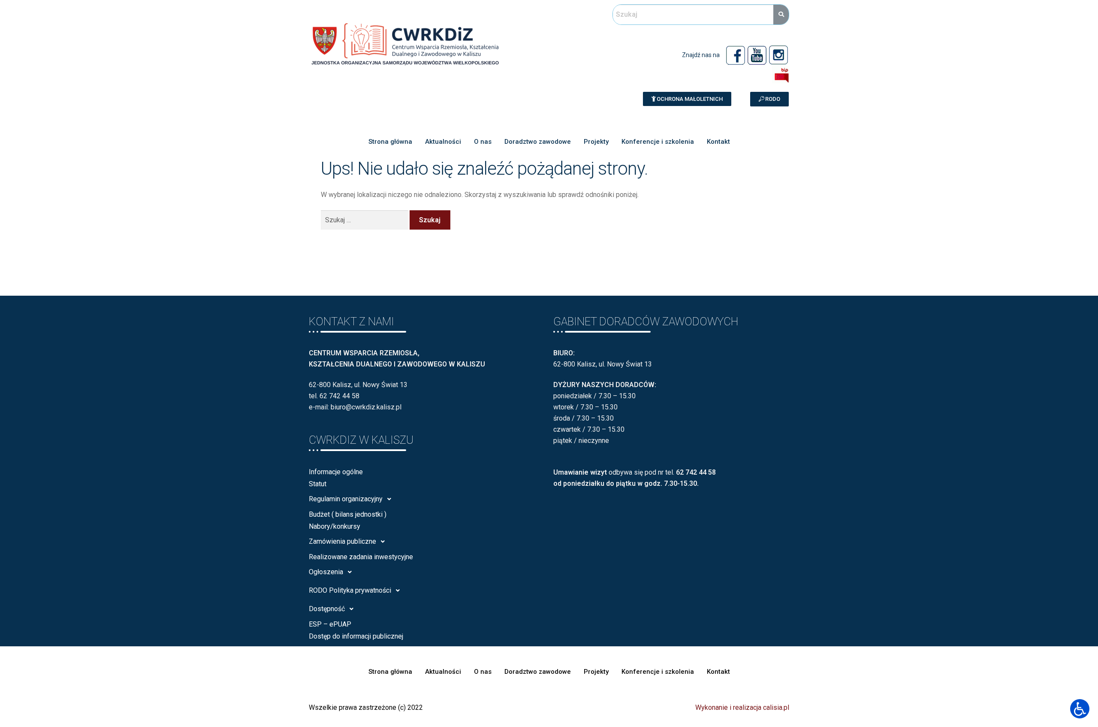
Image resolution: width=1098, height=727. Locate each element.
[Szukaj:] (365, 220)
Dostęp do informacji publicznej (356, 636)
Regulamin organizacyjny (346, 499)
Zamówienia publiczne (342, 541)
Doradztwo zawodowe (537, 141)
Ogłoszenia (326, 572)
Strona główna (390, 141)
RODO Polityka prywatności (350, 590)
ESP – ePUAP (330, 624)
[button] (687, 99)
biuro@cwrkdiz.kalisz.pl (366, 407)
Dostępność (327, 609)
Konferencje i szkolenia (657, 141)
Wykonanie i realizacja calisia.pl (742, 707)
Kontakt (718, 141)
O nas (483, 141)
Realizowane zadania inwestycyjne (361, 557)
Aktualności (443, 141)
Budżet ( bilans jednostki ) (347, 514)
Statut (317, 484)
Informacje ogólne (336, 472)
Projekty (596, 141)
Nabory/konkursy (334, 526)
